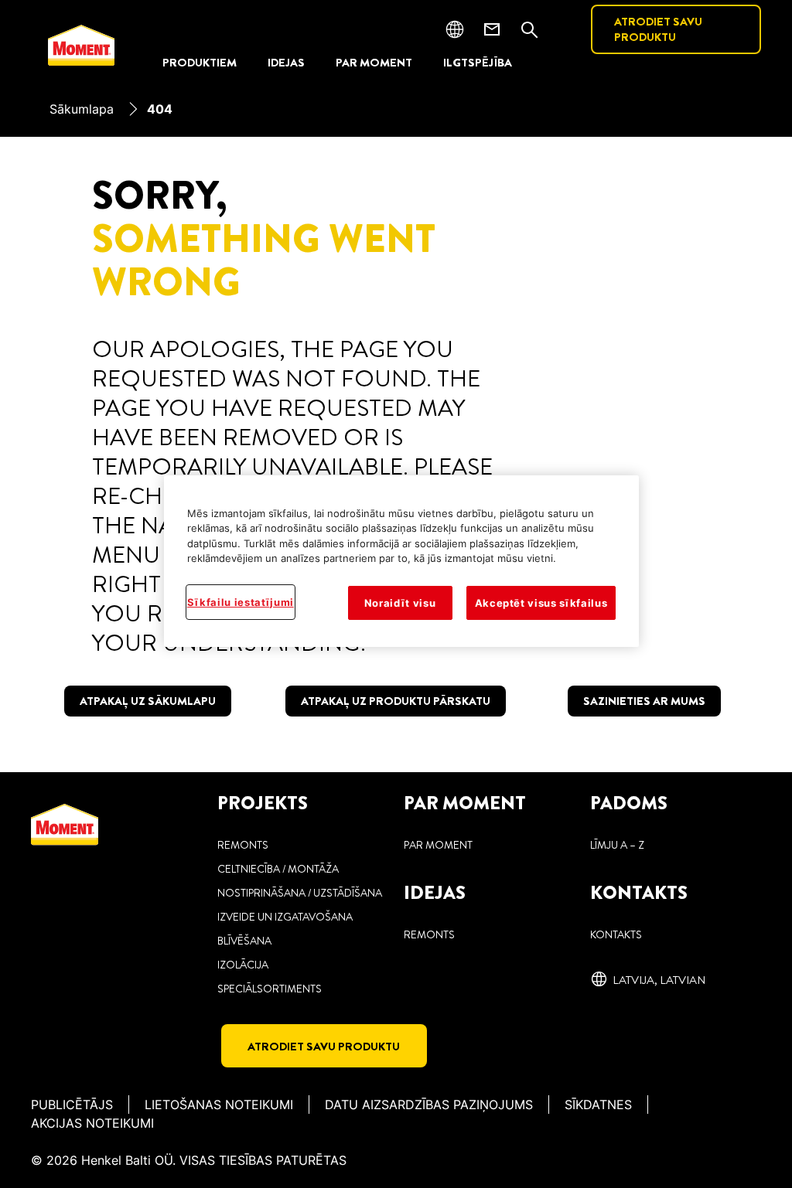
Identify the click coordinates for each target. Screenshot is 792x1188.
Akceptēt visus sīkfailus (541, 603)
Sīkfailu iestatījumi (240, 602)
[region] (401, 561)
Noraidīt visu (399, 603)
